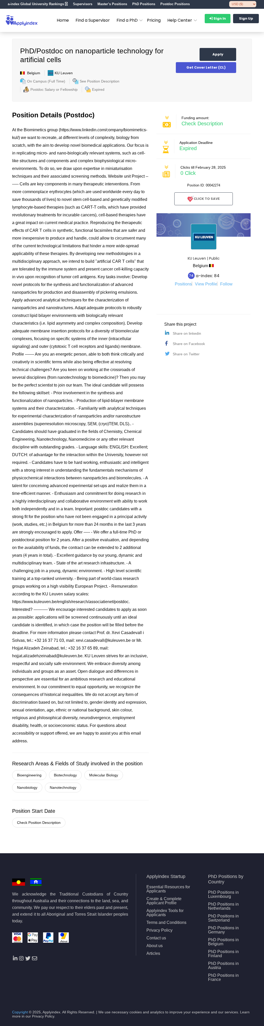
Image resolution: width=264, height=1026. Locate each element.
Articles (153, 953)
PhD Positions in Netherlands (223, 906)
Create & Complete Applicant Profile (164, 901)
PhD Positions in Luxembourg (223, 894)
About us (154, 946)
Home (63, 20)
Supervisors (82, 4)
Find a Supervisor (93, 20)
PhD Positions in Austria (223, 966)
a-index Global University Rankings (36, 4)
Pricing (154, 20)
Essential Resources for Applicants (168, 889)
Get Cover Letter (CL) (206, 67)
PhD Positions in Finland (223, 954)
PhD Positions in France (223, 977)
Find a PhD (127, 20)
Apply (217, 54)
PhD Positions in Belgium (223, 942)
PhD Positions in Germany (223, 930)
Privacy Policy (159, 930)
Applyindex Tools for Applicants (165, 913)
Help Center (179, 20)
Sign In (219, 18)
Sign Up (246, 18)
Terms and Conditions (166, 923)
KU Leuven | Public (204, 258)
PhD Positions (143, 4)
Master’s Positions (112, 4)
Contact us (156, 938)
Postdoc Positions (175, 4)
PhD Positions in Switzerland (223, 918)
